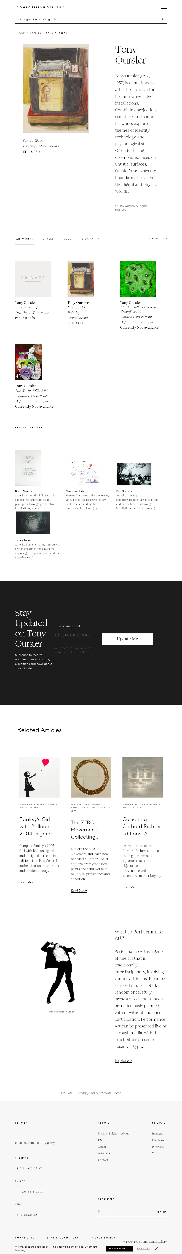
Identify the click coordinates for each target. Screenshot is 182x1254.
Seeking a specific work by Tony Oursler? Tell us (91, 702)
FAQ (100, 1140)
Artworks (104, 1153)
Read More (27, 882)
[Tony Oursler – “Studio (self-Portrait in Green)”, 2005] (138, 279)
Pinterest (158, 1147)
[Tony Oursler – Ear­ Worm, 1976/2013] (33, 362)
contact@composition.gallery (35, 1143)
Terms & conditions (62, 1238)
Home (21, 33)
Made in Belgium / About (113, 1134)
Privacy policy (103, 1238)
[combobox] (91, 19)
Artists (35, 33)
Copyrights (25, 1238)
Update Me (127, 639)
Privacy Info (143, 1248)
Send (162, 1212)
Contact (103, 1160)
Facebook (158, 1140)
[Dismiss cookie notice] (156, 1248)
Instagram (158, 1134)
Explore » (123, 1061)
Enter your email (66, 626)
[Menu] (164, 8)
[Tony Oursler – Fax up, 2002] (85, 279)
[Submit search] (162, 19)
